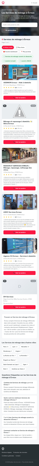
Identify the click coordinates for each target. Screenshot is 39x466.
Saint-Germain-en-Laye (11, 364)
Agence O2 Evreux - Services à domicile (19, 256)
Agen (25, 364)
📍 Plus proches (26, 52)
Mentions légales (7, 452)
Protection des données (20, 452)
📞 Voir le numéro (19, 98)
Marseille (25, 347)
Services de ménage (7, 10)
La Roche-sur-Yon (9, 355)
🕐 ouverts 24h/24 (25, 61)
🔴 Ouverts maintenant (10, 52)
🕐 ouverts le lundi (9, 61)
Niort (5, 369)
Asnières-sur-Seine (18, 369)
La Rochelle (24, 355)
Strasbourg (7, 351)
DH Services (8, 297)
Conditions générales (8, 456)
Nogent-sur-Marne (9, 360)
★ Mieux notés (7, 47)
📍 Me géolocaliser (9, 30)
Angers (18, 351)
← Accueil (34, 3)
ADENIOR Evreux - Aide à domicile (17, 83)
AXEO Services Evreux (12, 212)
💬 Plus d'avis (20, 47)
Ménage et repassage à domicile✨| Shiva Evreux (17, 122)
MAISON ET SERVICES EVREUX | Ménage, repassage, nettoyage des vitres (17, 168)
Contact (18, 456)
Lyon (14, 347)
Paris (5, 347)
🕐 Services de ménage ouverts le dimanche (17, 56)
